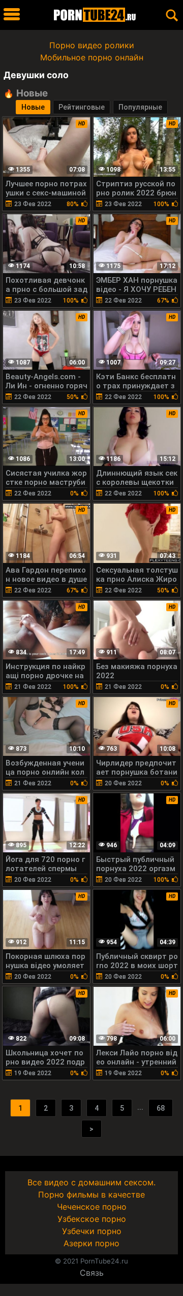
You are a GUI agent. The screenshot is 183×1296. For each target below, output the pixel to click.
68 (161, 1108)
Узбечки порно (91, 1231)
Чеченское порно (92, 1207)
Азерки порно (91, 1243)
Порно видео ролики (91, 45)
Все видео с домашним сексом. (91, 1182)
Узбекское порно (91, 1219)
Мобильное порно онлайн (91, 57)
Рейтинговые (81, 107)
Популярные (140, 107)
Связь (92, 1273)
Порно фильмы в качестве (91, 1194)
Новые (33, 107)
